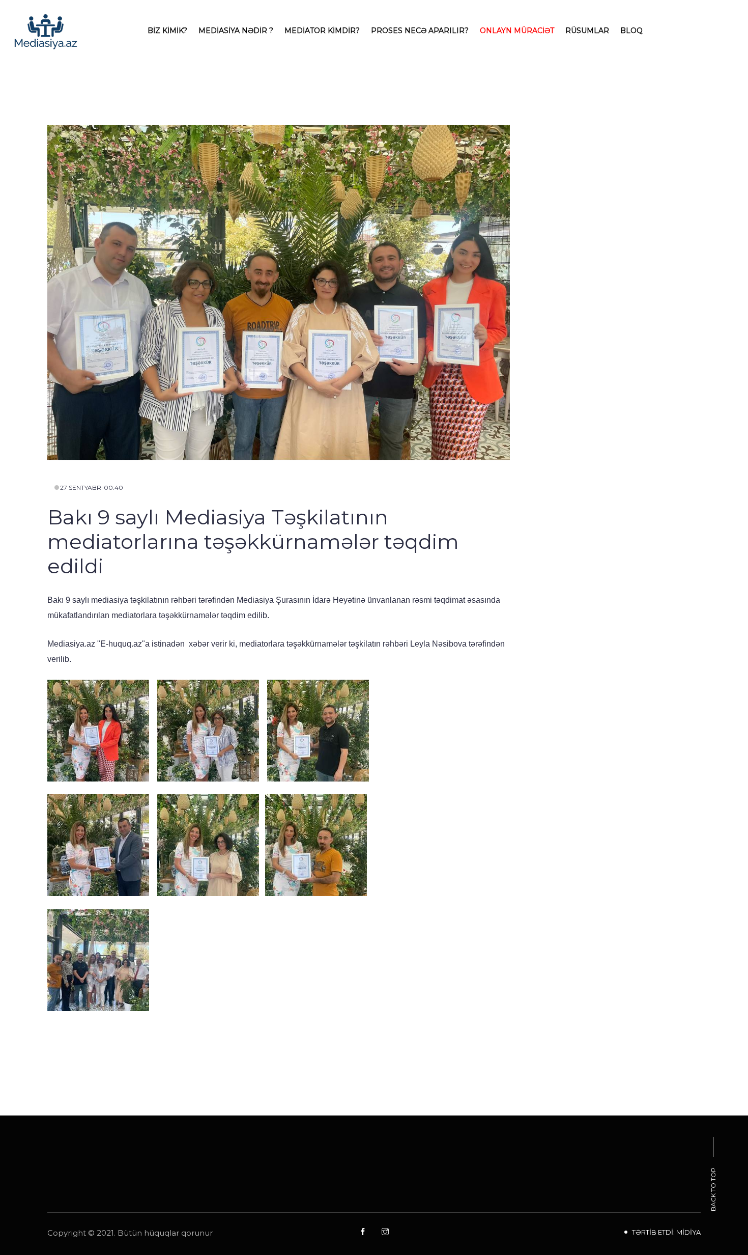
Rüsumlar (587, 30)
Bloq (631, 30)
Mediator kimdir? (322, 30)
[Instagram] (385, 1232)
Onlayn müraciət (517, 30)
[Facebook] (362, 1232)
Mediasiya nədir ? (235, 30)
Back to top (713, 1189)
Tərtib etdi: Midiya (666, 1232)
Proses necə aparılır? (420, 30)
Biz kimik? (167, 30)
